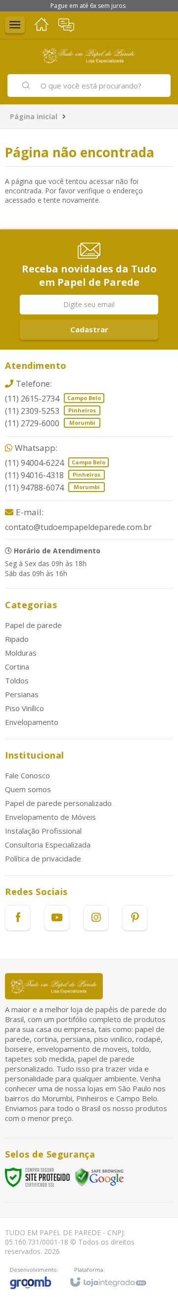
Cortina (17, 666)
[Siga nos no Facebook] (18, 918)
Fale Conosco (27, 775)
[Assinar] (89, 329)
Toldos (17, 680)
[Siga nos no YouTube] (57, 918)
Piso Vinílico (24, 708)
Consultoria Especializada (47, 845)
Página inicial (33, 116)
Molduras (21, 653)
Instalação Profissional (43, 831)
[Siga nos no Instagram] (96, 918)
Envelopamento (31, 722)
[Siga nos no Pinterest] (135, 918)
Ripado (17, 639)
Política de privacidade (43, 858)
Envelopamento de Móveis (50, 817)
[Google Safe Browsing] (99, 1176)
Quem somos (28, 789)
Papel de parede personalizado (58, 803)
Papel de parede (33, 625)
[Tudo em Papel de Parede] (89, 55)
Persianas (22, 694)
